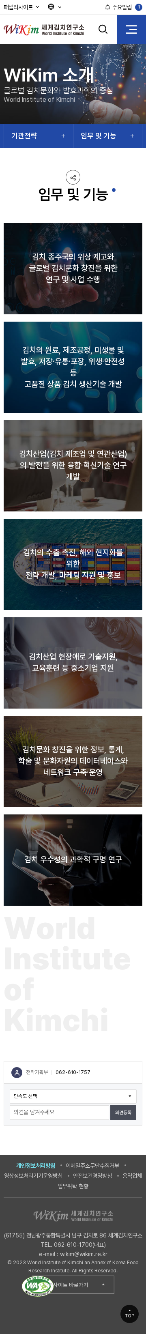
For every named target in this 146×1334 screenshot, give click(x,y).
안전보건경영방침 (92, 1175)
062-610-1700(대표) (80, 1244)
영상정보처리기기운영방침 (33, 1175)
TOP (130, 1316)
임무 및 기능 (98, 135)
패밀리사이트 (19, 7)
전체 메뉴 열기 (131, 29)
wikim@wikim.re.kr (83, 1253)
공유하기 (73, 177)
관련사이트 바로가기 (65, 1285)
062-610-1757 (73, 1072)
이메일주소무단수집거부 (92, 1165)
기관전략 (24, 135)
